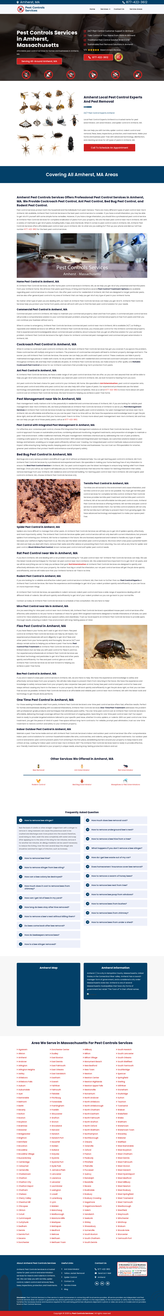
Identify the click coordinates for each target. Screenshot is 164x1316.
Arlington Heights (26, 1069)
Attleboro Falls (25, 1081)
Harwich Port (58, 1138)
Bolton (21, 1113)
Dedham (22, 1226)
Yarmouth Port (125, 1238)
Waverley (122, 1134)
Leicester (56, 1182)
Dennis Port (23, 1234)
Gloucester (57, 1113)
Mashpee (56, 1222)
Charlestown (24, 1174)
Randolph (89, 1178)
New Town (89, 1069)
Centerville (23, 1170)
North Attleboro (92, 1101)
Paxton (88, 1154)
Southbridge (124, 1069)
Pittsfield (89, 1162)
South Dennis (91, 1242)
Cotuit (21, 1214)
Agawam (22, 1049)
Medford (56, 1230)
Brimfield (22, 1142)
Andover (22, 1061)
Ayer (20, 1093)
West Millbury (124, 1182)
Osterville (89, 1146)
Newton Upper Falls (94, 1085)
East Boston (57, 1057)
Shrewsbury (90, 1226)
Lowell (54, 1194)
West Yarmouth (125, 1202)
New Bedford (91, 1065)
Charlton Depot (25, 1186)
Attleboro (23, 1077)
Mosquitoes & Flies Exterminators (125, 784)
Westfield (122, 1210)
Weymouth (123, 1214)
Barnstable (23, 1097)
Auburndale (24, 1089)
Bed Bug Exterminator (82, 784)
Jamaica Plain (58, 1170)
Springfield (123, 1077)
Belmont (22, 1101)
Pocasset (89, 1170)
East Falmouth (58, 1065)
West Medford (124, 1178)
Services (104, 9)
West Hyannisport (126, 1174)
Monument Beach (93, 1061)
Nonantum (90, 1093)
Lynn (54, 1202)
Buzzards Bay (24, 1158)
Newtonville (90, 1089)
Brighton (22, 1138)
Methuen (56, 1238)
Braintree (22, 1125)
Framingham (58, 1105)
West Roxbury (124, 1190)
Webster (122, 1138)
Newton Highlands (93, 1081)
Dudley (55, 1053)
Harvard (55, 1129)
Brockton (22, 1146)
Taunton (122, 1101)
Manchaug (57, 1210)
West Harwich (124, 1170)
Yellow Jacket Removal (74, 1273)
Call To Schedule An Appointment (109, 147)
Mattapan (56, 1226)
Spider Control (70, 1277)
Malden (55, 1206)
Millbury (88, 1049)
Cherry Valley (24, 1198)
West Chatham (125, 1154)
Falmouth (56, 1089)
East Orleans (58, 1069)
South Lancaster (126, 1053)
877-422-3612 (136, 2)
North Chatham (92, 1109)
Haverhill (56, 1142)
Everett (55, 1081)
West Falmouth (125, 1162)
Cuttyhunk (23, 1222)
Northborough (91, 1138)
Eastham (56, 1077)
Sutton (121, 1097)
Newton (88, 1073)
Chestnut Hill (24, 1202)
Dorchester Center (60, 1049)
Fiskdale (55, 1093)
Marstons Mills (58, 1218)
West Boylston (125, 1150)
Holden (55, 1146)
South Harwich (125, 1049)
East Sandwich (59, 1073)
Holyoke (55, 1154)
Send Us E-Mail (104, 1273)
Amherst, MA (30, 2)
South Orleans (124, 1057)
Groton (55, 1121)
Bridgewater (24, 1134)
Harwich (55, 1134)
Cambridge (24, 1162)
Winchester (123, 1218)
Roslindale (89, 1190)
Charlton (22, 1178)
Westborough (124, 1206)
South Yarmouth (126, 1065)
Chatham (23, 1190)
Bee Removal (38, 770)
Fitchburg (56, 1097)
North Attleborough (94, 1105)
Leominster (57, 1186)
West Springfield (125, 1194)
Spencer (122, 1073)
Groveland (57, 1125)
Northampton (91, 1134)
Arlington (22, 1065)
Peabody (89, 1158)
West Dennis (124, 1158)
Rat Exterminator (125, 770)
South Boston (91, 1234)
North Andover (92, 1097)
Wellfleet (122, 1142)
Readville (89, 1182)
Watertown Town (126, 1129)
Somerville (90, 1230)
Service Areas (136, 9)
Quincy (88, 1174)
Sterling (121, 1081)
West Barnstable (126, 1146)
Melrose (55, 1234)
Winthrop (122, 1222)
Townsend (123, 1105)
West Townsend (125, 1198)
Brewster (22, 1129)
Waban (121, 1109)
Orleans (88, 1142)
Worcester (123, 1234)
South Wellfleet (125, 1061)
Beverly (21, 1109)
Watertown (123, 1125)
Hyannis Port (57, 1162)
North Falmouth (92, 1117)
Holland (55, 1150)
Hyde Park (56, 1166)
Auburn (21, 1085)
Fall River (56, 1085)
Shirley (88, 1222)
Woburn (121, 1226)
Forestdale (57, 1101)
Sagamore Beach (93, 1206)
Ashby (21, 1073)
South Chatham (92, 1238)
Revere (88, 1186)
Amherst (22, 1057)
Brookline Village (26, 1154)
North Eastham (92, 1113)
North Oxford (91, 1125)
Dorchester (23, 1242)
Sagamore (90, 1202)
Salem (88, 1210)
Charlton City (24, 1182)
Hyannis (55, 1158)
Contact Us (119, 9)
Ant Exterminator (82, 770)
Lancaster (56, 1174)
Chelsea (22, 1194)
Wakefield (122, 1113)
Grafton (55, 1117)
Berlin (21, 1105)
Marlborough (58, 1214)
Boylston (22, 1121)
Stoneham (123, 1089)
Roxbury (88, 1194)
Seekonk (89, 1218)
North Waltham (92, 1129)
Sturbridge (123, 1093)
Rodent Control (38, 784)
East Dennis (57, 1061)
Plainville (89, 1166)
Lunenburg (57, 1198)
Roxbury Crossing (93, 1198)
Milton (87, 1053)
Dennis (21, 1230)
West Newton (124, 1186)
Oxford (88, 1150)
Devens (22, 1238)
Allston (21, 1053)
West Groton (124, 1166)
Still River (122, 1085)
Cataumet (23, 1166)
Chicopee (23, 1206)
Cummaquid (24, 1218)
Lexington (56, 1190)
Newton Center (92, 1077)
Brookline (22, 1150)
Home (92, 9)
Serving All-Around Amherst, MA (39, 61)
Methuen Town (59, 1242)
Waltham (122, 1121)
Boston (21, 1117)
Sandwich (89, 1214)
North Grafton (91, 1121)
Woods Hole (123, 1230)
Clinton (21, 1210)
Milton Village (91, 1057)
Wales (121, 1117)
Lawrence (56, 1178)
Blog (66, 1289)
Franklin (55, 1109)
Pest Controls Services (82, 1313)
